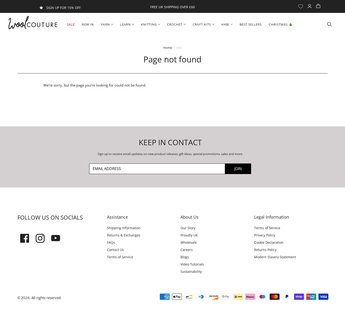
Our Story (188, 228)
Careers (186, 249)
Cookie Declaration (269, 242)
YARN (105, 24)
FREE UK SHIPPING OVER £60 (172, 7)
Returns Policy (265, 249)
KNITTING (149, 24)
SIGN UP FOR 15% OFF (63, 7)
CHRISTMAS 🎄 (280, 24)
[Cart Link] (319, 6)
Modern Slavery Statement (275, 257)
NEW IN (88, 24)
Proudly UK (189, 235)
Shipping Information (124, 228)
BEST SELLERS (251, 24)
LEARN (125, 24)
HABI (225, 24)
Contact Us (115, 249)
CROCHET (174, 24)
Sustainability (191, 271)
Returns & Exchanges (123, 235)
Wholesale (188, 242)
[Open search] (329, 24)
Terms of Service (120, 257)
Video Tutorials (192, 264)
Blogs (184, 257)
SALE (71, 24)
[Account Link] (310, 6)
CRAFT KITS (202, 24)
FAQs (111, 242)
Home (167, 48)
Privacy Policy (264, 235)
